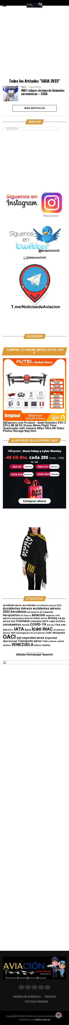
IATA (19, 629)
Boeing (52, 618)
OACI (9, 637)
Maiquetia (59, 632)
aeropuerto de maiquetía (40, 612)
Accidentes (29, 605)
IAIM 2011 (8, 629)
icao (37, 629)
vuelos (46, 645)
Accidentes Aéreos (17, 608)
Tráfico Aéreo (49, 641)
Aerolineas (18, 611)
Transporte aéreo (30, 641)
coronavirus (12, 624)
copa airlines (57, 621)
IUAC (49, 633)
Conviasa (23, 621)
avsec (44, 618)
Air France (26, 615)
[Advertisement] (34, 44)
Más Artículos (34, 108)
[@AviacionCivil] (34, 219)
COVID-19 (38, 624)
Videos (37, 645)
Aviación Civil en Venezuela (27, 996)
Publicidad (50, 996)
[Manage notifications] (59, 1015)
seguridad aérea (33, 637)
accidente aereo (12, 605)
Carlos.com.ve (42, 1019)
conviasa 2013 (39, 621)
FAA (57, 624)
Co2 (13, 621)
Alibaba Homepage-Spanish (34, 654)
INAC (47, 629)
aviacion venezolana (13, 618)
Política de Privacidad (36, 1001)
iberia (28, 629)
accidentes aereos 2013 (49, 605)
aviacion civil (53, 615)
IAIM (63, 625)
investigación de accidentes (30, 633)
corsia (25, 624)
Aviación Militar (32, 618)
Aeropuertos (11, 615)
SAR (18, 637)
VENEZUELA (22, 644)
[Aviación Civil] (34, 324)
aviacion (38, 615)
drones (51, 625)
